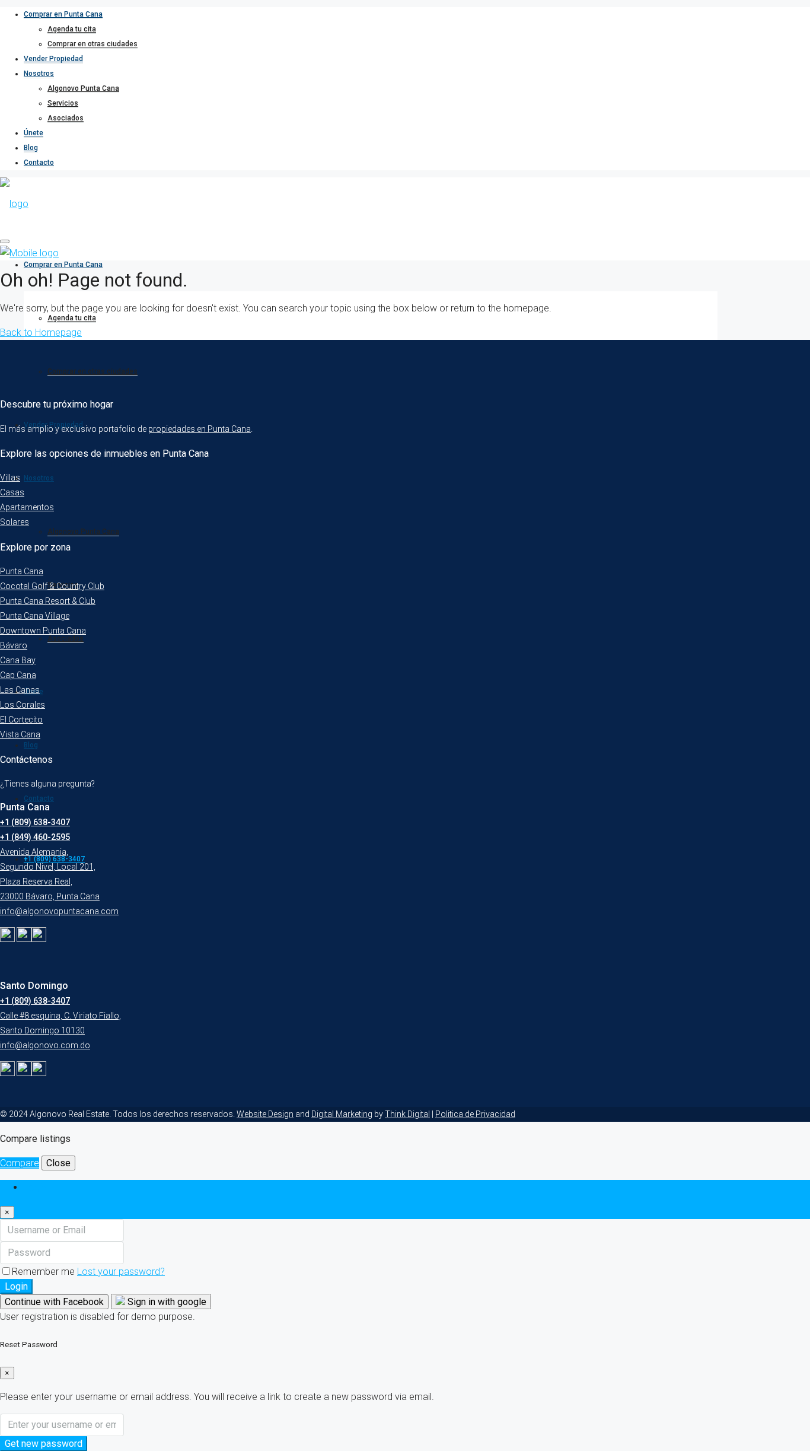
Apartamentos (27, 507)
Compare (19, 1163)
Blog (31, 148)
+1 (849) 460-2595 (35, 837)
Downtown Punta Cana (43, 630)
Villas (10, 477)
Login (16, 1286)
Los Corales (22, 704)
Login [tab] (35, 1187)
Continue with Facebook (54, 1301)
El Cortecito (21, 719)
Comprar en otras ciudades (92, 44)
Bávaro (13, 645)
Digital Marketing (341, 1114)
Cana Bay (18, 660)
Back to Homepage (41, 332)
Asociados (65, 118)
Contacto (39, 162)
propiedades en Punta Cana (199, 429)
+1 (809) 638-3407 (35, 822)
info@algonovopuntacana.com (59, 911)
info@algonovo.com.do (45, 1045)
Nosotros (39, 73)
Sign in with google (165, 1301)
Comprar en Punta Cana (63, 14)
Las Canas (20, 690)
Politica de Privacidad (475, 1114)
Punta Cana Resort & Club (47, 601)
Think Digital (407, 1114)
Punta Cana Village (34, 616)
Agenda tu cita (71, 29)
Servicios (62, 103)
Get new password (43, 1443)
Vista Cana (20, 734)
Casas (12, 492)
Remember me (44, 1271)
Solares (14, 522)
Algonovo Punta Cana (83, 88)
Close (58, 1163)
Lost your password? (121, 1271)
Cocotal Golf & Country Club (52, 586)
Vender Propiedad (53, 59)
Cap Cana (18, 675)
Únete (33, 133)
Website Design (265, 1114)
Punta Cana (21, 571)
